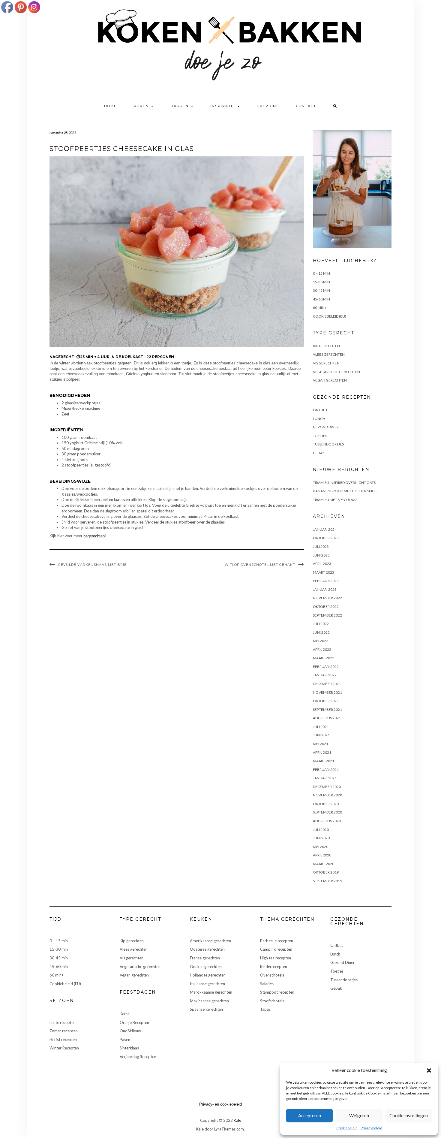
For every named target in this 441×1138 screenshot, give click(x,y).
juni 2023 (321, 555)
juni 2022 (321, 632)
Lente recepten (63, 1022)
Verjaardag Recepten (138, 1056)
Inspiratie (223, 106)
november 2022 (327, 598)
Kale (237, 1120)
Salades (267, 983)
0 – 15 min (321, 273)
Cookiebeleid (347, 1128)
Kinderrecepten (273, 966)
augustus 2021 (327, 718)
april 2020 (322, 855)
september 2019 (327, 881)
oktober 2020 (326, 803)
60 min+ (320, 307)
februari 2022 (326, 666)
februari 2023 (326, 580)
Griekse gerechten (206, 966)
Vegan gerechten (330, 380)
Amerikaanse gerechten (210, 940)
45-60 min (321, 299)
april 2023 (322, 563)
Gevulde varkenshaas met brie (92, 565)
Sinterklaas (129, 1048)
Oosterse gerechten (207, 949)
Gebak (319, 453)
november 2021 (327, 692)
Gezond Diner (326, 427)
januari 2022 (325, 675)
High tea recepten (275, 957)
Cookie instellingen (408, 1115)
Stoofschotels (272, 1000)
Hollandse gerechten (208, 975)
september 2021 (327, 709)
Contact (306, 106)
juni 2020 (321, 838)
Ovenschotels (272, 975)
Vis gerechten (326, 363)
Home (110, 106)
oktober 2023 (326, 538)
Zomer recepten (64, 1030)
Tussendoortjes (328, 444)
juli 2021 (321, 726)
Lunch (319, 418)
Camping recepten (276, 949)
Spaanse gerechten (206, 1009)
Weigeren (359, 1115)
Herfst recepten (63, 1039)
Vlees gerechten (329, 354)
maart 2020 (323, 864)
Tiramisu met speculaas (335, 499)
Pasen (125, 1039)
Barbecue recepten (276, 940)
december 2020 (327, 786)
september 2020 (327, 812)
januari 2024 (325, 529)
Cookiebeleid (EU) (329, 316)
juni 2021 (321, 735)
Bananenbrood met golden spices (345, 491)
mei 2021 (320, 743)
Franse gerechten (205, 957)
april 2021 (322, 752)
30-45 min (321, 290)
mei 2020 (320, 846)
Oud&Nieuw (130, 1030)
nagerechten (94, 536)
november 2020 (327, 795)
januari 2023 (325, 589)
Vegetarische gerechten (336, 372)
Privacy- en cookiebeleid (220, 1104)
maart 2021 (323, 761)
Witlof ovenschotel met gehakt (260, 565)
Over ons (268, 106)
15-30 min (321, 282)
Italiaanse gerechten (207, 983)
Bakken (180, 106)
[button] (429, 1070)
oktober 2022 (326, 606)
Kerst (124, 1013)
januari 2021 (325, 778)
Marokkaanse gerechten (211, 992)
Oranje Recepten (134, 1022)
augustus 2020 (327, 821)
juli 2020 (321, 829)
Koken (142, 106)
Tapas (265, 1009)
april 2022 (322, 649)
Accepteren (309, 1115)
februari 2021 (326, 769)
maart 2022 (323, 658)
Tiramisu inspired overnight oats (344, 482)
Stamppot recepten (277, 992)
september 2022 (327, 615)
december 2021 (327, 683)
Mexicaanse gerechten (209, 1000)
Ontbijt (320, 410)
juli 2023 (321, 546)
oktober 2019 (326, 872)
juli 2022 (321, 623)
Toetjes (320, 435)
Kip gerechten (326, 346)
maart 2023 (323, 572)
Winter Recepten (64, 1048)
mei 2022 (320, 640)
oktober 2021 (326, 701)
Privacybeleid (371, 1128)
